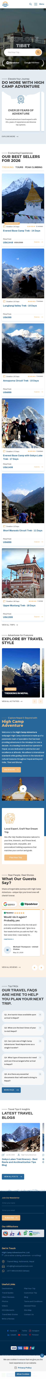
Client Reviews (8, 1297)
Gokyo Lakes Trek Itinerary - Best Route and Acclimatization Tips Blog (19, 1162)
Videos (5, 1306)
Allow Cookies (23, 1374)
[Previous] (35, 967)
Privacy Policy (25, 1368)
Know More (9, 770)
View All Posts (11, 1177)
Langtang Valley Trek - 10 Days (20, 305)
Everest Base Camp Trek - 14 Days (21, 231)
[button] (38, 52)
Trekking (7, 167)
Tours (19, 167)
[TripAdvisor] (29, 904)
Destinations (7, 1289)
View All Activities (10, 701)
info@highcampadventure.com (20, 1266)
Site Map (28, 1310)
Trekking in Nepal (16, 693)
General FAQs (30, 1306)
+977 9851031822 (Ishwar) (18, 1271)
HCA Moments (8, 1310)
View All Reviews (9, 967)
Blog (26, 1297)
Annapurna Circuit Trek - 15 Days (21, 380)
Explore (36, 242)
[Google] (9, 904)
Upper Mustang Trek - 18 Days (19, 605)
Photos (5, 1301)
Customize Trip (30, 1293)
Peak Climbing (33, 167)
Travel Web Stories (10, 1314)
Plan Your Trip (15, 857)
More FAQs (9, 1090)
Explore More (8, 136)
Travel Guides (7, 1293)
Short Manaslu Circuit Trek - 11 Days (22, 530)
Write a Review (8, 1319)
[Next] (41, 967)
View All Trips (8, 625)
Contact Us (29, 1314)
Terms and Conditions (33, 1301)
